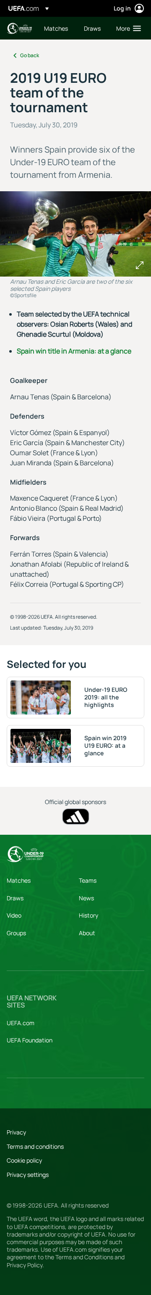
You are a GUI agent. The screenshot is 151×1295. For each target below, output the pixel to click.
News (86, 898)
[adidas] (75, 816)
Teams (87, 880)
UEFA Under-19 (19, 28)
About (87, 933)
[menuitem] (57, 28)
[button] (127, 28)
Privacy (16, 1132)
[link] (56, 28)
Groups (16, 933)
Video (14, 915)
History (88, 915)
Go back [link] (29, 55)
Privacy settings (28, 1175)
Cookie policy (24, 1160)
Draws (15, 898)
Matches (19, 880)
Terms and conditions (35, 1146)
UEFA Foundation (29, 1040)
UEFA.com (20, 1023)
